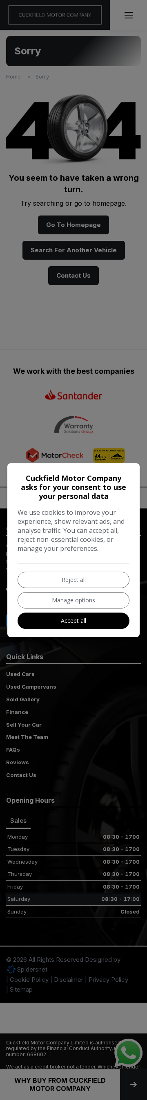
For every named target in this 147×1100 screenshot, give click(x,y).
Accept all (73, 620)
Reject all (74, 580)
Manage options (73, 600)
